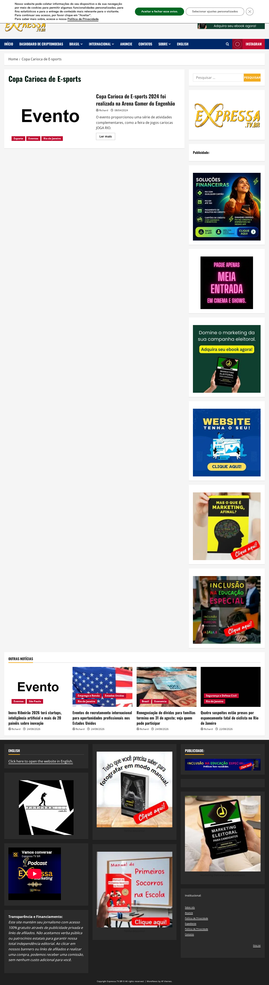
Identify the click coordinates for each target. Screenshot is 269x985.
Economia (160, 701)
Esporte (18, 138)
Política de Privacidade (196, 918)
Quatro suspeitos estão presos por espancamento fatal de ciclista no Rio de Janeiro (229, 718)
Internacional (100, 43)
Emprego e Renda (89, 695)
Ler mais (107, 137)
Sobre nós (190, 907)
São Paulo (35, 701)
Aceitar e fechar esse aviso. (159, 11)
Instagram (254, 43)
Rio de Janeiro (52, 138)
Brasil (74, 43)
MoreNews (152, 981)
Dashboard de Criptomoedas (41, 43)
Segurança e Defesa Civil (221, 695)
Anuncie (126, 43)
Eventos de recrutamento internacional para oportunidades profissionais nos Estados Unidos (102, 718)
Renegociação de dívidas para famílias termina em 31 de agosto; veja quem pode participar (166, 718)
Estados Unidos (114, 695)
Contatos (145, 43)
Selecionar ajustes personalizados (215, 11)
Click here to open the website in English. (40, 761)
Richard (103, 110)
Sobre (162, 43)
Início (8, 43)
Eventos (33, 138)
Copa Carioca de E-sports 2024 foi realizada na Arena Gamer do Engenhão (50, 116)
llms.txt (257, 945)
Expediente (190, 923)
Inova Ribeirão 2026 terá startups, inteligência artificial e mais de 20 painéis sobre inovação (35, 718)
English (183, 43)
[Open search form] (227, 44)
